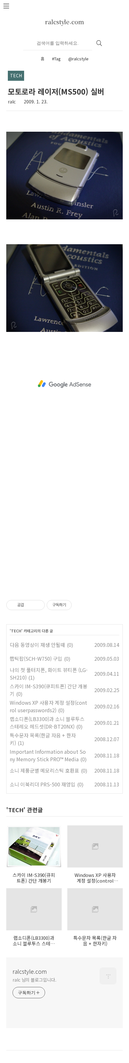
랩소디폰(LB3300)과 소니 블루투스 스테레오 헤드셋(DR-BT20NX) (47, 722)
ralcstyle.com (64, 21)
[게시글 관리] (38, 605)
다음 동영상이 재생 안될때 (37, 644)
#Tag (56, 59)
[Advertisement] (64, 384)
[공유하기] (30, 605)
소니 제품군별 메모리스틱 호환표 (44, 770)
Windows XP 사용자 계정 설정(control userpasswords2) (48, 706)
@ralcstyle (78, 59)
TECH (16, 630)
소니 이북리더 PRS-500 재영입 (42, 784)
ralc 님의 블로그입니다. (34, 980)
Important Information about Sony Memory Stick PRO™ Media (48, 755)
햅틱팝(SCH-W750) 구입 (36, 658)
